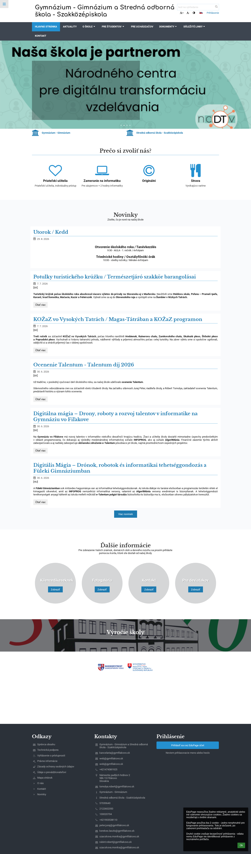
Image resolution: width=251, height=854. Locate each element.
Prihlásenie (213, 12)
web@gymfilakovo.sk (111, 758)
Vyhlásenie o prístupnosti (51, 755)
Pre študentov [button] (112, 26)
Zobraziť (55, 589)
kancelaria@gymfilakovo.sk (114, 752)
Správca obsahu (46, 744)
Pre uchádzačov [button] (142, 26)
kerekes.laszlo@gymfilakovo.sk (117, 830)
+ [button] (183, 12)
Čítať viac (46, 110)
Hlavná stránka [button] (46, 26)
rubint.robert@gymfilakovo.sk (115, 841)
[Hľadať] (216, 7)
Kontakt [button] (40, 35)
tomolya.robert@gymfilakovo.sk (116, 786)
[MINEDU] (140, 667)
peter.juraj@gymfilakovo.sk (114, 825)
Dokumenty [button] (166, 26)
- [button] (189, 12)
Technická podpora (47, 749)
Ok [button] (241, 845)
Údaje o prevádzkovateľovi (51, 772)
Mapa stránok (45, 777)
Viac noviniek (125, 514)
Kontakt (41, 788)
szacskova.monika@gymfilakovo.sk (119, 836)
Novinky (41, 794)
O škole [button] (88, 26)
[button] (194, 12)
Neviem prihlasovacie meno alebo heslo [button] (188, 752)
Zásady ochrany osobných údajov (55, 766)
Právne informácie (47, 761)
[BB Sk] (111, 667)
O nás (40, 783)
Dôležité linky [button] (193, 26)
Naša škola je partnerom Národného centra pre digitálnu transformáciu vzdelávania (83, 79)
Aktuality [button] (70, 26)
